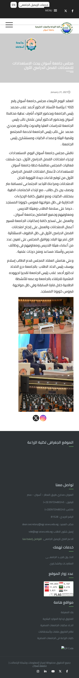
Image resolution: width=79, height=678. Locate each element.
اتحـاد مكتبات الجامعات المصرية (56, 625)
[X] (36, 418)
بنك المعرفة (67, 612)
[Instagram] (43, 418)
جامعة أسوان (39, 665)
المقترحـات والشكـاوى (61, 563)
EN (13, 5)
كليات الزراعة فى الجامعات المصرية (55, 638)
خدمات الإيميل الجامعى (33, 5)
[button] (48, 10)
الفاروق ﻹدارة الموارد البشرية (58, 618)
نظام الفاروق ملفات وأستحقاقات (55, 631)
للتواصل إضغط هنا (32, 539)
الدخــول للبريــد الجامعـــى (59, 557)
